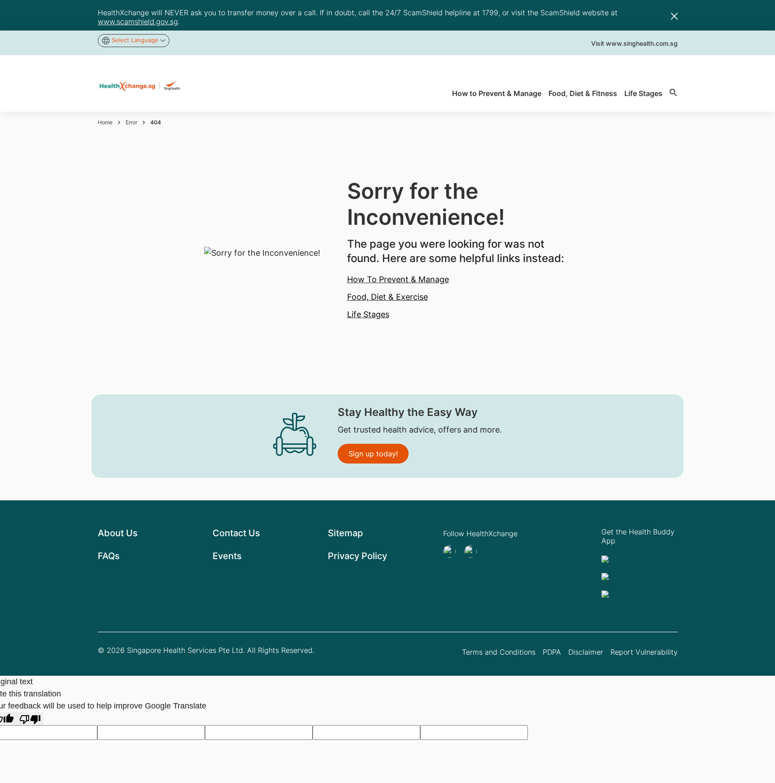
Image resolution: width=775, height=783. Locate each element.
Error (131, 122)
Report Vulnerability (644, 651)
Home (105, 122)
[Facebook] (473, 551)
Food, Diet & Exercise (387, 297)
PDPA (552, 651)
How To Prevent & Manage (398, 279)
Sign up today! (373, 453)
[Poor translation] (30, 718)
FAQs (109, 556)
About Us (118, 533)
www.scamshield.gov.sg (138, 21)
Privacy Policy (357, 556)
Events (227, 556)
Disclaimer (585, 651)
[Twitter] (452, 551)
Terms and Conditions (499, 651)
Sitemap (345, 533)
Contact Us (236, 533)
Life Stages (368, 314)
